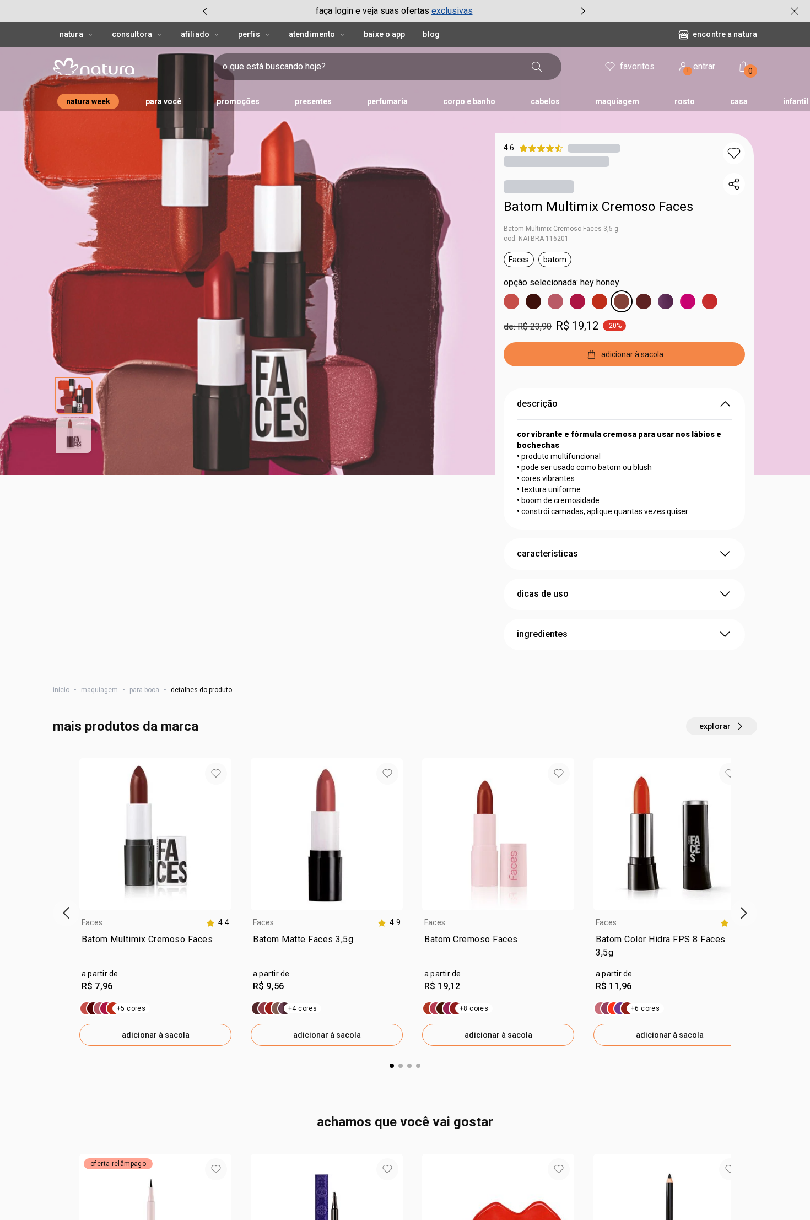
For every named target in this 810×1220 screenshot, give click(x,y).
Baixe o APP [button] (384, 34)
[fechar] (794, 11)
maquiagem (99, 690)
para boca (144, 690)
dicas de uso (543, 594)
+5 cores (131, 1008)
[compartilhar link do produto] (734, 184)
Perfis (249, 34)
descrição (537, 403)
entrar (701, 68)
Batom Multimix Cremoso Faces (598, 206)
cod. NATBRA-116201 (536, 238)
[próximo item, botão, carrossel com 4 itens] (583, 11)
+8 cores (474, 1008)
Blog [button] (431, 34)
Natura (71, 34)
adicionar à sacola (156, 1034)
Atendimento (312, 34)
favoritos (637, 66)
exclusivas (452, 11)
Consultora (132, 34)
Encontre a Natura (725, 34)
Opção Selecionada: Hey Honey (561, 282)
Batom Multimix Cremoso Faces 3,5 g (561, 229)
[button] (734, 153)
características (547, 553)
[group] (394, 11)
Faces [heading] (92, 922)
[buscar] (537, 67)
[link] (155, 948)
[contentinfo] (217, 923)
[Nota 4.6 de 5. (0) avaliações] (594, 148)
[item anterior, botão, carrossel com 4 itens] (205, 11)
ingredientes (542, 634)
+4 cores (302, 1008)
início (61, 690)
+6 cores (645, 1008)
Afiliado (195, 34)
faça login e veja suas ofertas (372, 11)
